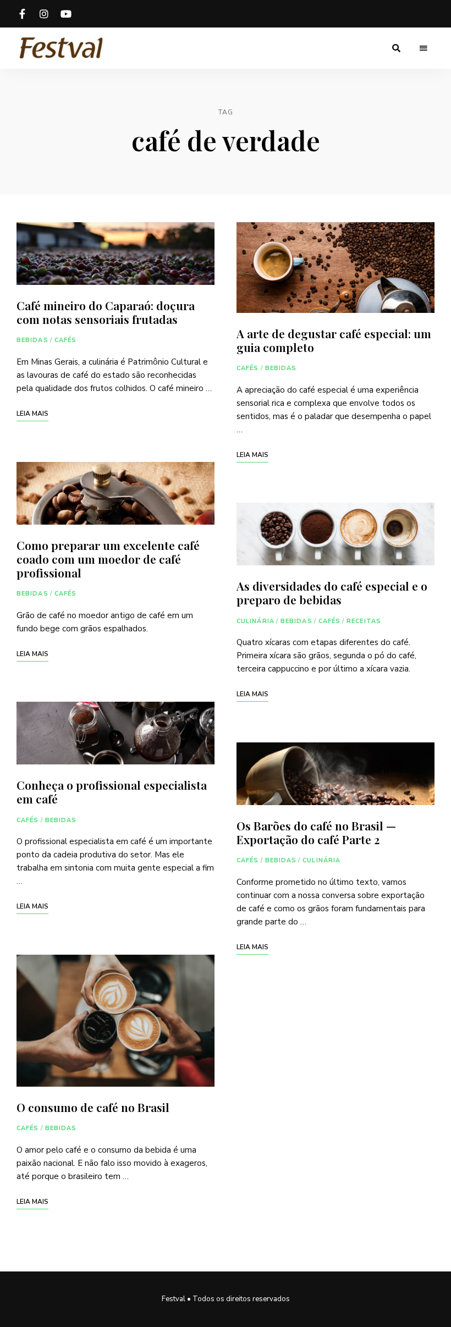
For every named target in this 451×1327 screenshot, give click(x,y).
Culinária (255, 621)
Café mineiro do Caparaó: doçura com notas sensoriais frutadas (105, 312)
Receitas (363, 621)
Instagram (44, 13)
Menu (424, 48)
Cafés (65, 340)
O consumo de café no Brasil (94, 1107)
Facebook (22, 13)
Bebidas (32, 340)
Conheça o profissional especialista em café (111, 791)
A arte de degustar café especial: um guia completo (334, 340)
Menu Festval (66, 13)
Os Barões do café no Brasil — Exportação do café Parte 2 (316, 832)
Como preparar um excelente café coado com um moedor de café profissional (108, 558)
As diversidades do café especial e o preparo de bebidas (332, 592)
